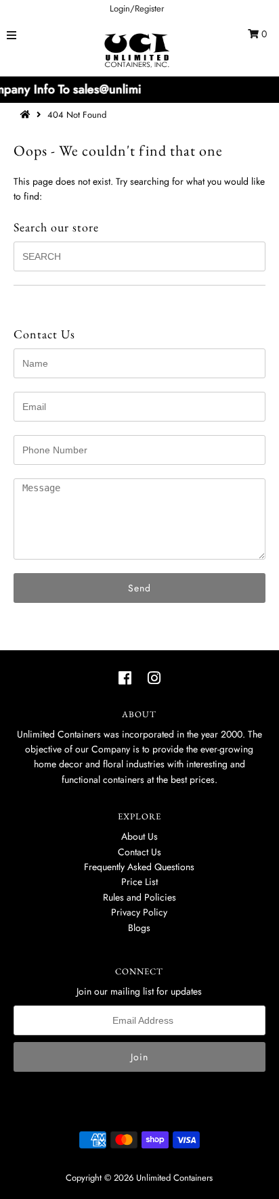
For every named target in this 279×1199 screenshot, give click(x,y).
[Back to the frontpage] (27, 114)
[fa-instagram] (154, 678)
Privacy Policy (139, 912)
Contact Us (139, 852)
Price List (139, 881)
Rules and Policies (139, 897)
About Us (139, 836)
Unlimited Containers (174, 1177)
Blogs (139, 927)
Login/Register (137, 8)
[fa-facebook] (125, 678)
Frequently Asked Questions (139, 867)
